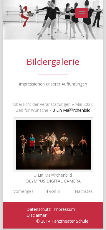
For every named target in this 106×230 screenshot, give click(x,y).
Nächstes (84, 191)
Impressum (64, 209)
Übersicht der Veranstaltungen (42, 104)
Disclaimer (36, 215)
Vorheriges (23, 191)
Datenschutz (38, 209)
